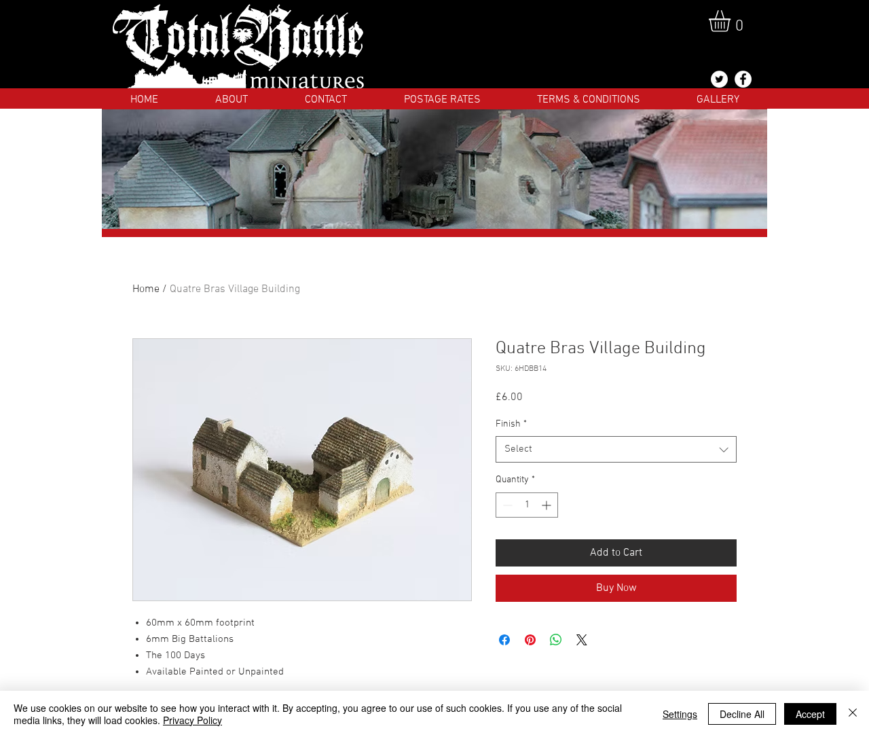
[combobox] (616, 449)
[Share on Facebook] (504, 640)
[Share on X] (582, 640)
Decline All (742, 714)
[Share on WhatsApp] (556, 640)
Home (146, 289)
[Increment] (547, 505)
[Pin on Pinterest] (530, 640)
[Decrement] (506, 505)
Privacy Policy (192, 720)
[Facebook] (743, 79)
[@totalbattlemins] (719, 79)
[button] (732, 21)
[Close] (853, 714)
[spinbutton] (527, 505)
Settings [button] (680, 714)
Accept (810, 714)
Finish (511, 424)
